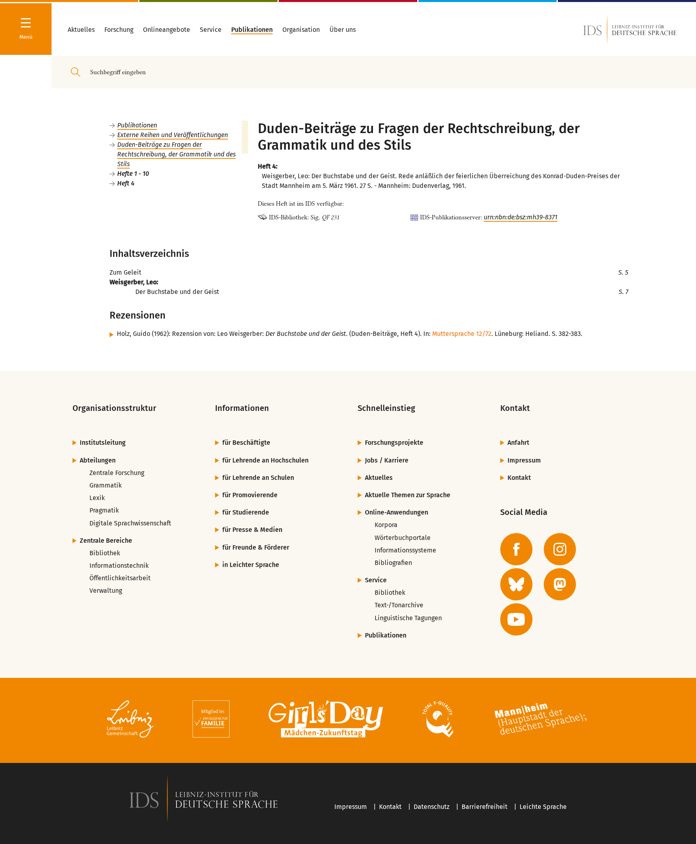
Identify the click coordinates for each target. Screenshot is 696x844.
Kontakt (519, 477)
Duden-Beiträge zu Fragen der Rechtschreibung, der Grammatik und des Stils (176, 154)
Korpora (386, 525)
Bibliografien (393, 563)
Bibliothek (104, 553)
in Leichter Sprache (250, 565)
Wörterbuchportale (403, 538)
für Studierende (245, 512)
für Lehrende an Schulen (258, 477)
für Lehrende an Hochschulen (265, 460)
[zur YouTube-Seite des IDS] (516, 619)
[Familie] (211, 720)
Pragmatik (104, 510)
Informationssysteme (405, 550)
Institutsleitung (103, 442)
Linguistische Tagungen (408, 618)
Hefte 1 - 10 (133, 173)
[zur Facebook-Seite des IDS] (516, 549)
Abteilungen (98, 460)
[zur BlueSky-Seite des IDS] (516, 584)
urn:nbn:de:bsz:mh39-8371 (520, 217)
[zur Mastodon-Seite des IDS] (560, 584)
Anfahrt (518, 442)
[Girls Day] (326, 720)
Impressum (524, 460)
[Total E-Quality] (437, 720)
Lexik (97, 498)
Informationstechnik (119, 565)
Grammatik (105, 485)
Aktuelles (379, 477)
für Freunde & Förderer (255, 547)
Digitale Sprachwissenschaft (130, 523)
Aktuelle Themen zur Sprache (407, 495)
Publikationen (137, 125)
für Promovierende (250, 495)
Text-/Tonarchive (399, 605)
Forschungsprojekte (394, 442)
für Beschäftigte (246, 442)
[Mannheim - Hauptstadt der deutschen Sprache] (540, 720)
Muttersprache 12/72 (461, 334)
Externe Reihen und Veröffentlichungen (172, 135)
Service (376, 580)
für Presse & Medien (252, 529)
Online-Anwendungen (396, 512)
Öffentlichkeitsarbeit (120, 578)
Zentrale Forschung (116, 473)
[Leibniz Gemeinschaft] (130, 720)
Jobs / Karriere (386, 460)
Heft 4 (126, 183)
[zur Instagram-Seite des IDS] (560, 549)
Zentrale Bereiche (106, 540)
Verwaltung (105, 590)
